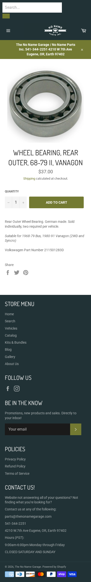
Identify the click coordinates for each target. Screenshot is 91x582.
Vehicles (11, 328)
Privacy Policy (15, 459)
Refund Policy (15, 466)
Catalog (11, 335)
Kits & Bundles (15, 342)
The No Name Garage (28, 566)
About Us (12, 364)
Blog (8, 349)
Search (10, 321)
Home (9, 314)
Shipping (29, 178)
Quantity (12, 191)
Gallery (10, 357)
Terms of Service (17, 473)
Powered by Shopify (54, 566)
